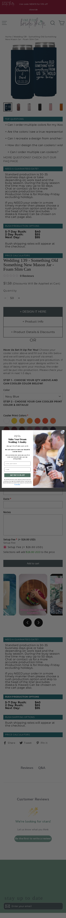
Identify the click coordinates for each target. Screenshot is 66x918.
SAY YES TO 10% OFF (17, 475)
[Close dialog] (62, 432)
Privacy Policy (17, 484)
